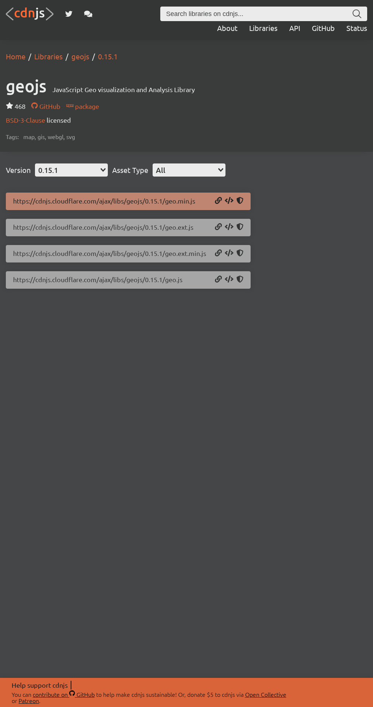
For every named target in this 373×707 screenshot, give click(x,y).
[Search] (357, 13)
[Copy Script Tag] (229, 201)
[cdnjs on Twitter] (68, 13)
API (294, 27)
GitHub (323, 27)
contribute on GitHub (64, 694)
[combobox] (71, 170)
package (86, 106)
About (227, 27)
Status (356, 27)
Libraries (263, 27)
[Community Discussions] (88, 13)
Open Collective (265, 694)
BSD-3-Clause (26, 120)
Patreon (29, 700)
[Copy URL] (218, 201)
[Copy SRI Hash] (239, 201)
